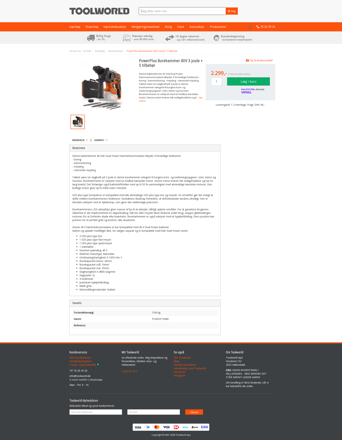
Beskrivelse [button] (78, 140)
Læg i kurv (248, 81)
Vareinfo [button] (99, 140)
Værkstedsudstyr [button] (114, 27)
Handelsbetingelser (80, 361)
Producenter (218, 27)
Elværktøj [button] (92, 27)
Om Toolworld (182, 357)
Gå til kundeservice (80, 357)
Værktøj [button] (74, 27)
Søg (232, 11)
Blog (176, 361)
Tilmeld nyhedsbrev (185, 364)
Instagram (179, 375)
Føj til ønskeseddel (261, 60)
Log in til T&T (129, 371)
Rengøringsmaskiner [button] (146, 27)
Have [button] (180, 27)
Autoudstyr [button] (197, 27)
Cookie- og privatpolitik (83, 364)
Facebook (179, 372)
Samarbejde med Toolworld (190, 368)
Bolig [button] (168, 27)
